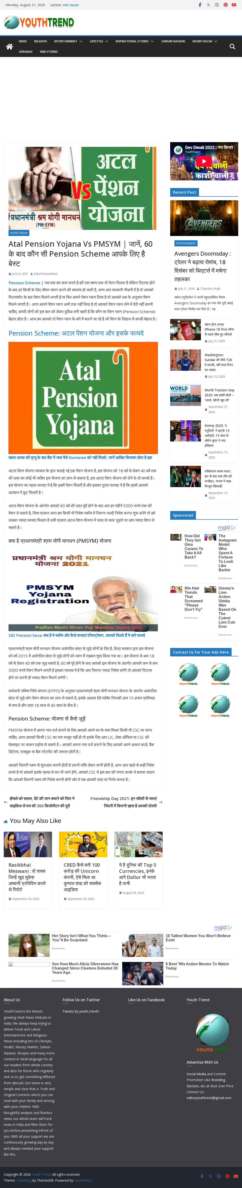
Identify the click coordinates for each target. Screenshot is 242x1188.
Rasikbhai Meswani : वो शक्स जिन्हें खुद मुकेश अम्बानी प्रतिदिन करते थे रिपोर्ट (27, 877)
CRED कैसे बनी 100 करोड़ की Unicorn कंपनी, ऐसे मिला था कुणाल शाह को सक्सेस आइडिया (82, 877)
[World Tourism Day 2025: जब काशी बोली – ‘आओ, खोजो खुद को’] (185, 401)
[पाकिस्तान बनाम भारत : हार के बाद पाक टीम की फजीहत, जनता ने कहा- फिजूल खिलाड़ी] (185, 484)
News (23, 41)
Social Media (196, 1074)
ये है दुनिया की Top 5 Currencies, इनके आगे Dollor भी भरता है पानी (137, 874)
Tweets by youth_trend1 (80, 1011)
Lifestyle (96, 41)
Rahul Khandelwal (45, 274)
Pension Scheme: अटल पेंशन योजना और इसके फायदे (76, 332)
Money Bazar (202, 41)
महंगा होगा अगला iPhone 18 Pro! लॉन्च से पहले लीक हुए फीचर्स (219, 329)
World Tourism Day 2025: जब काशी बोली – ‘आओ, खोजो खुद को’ (219, 395)
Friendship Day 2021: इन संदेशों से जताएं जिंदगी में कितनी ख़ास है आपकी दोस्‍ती (123, 802)
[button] (79, 41)
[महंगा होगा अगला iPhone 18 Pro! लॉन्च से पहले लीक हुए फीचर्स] (185, 333)
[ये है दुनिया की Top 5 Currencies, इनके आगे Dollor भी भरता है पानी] (138, 835)
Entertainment (65, 41)
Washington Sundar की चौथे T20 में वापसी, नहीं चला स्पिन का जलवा (219, 362)
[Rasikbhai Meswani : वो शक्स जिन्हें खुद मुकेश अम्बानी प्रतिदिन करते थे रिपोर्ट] (28, 835)
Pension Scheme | (26, 282)
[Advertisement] (121, 92)
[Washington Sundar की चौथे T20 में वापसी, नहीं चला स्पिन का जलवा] (185, 365)
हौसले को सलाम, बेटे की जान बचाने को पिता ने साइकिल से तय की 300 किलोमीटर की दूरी (42, 802)
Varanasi (25, 52)
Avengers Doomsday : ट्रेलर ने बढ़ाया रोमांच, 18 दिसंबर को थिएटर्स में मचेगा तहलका (202, 266)
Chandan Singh (210, 289)
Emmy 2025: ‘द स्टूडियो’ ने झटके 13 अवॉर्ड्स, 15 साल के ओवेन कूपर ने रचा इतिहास (217, 435)
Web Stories (49, 52)
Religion (40, 41)
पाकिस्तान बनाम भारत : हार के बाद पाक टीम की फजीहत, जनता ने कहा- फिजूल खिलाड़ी (218, 478)
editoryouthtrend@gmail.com (209, 1098)
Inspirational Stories (132, 41)
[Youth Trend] (9, 46)
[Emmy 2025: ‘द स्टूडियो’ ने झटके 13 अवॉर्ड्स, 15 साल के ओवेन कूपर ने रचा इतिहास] (185, 441)
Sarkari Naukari (173, 41)
